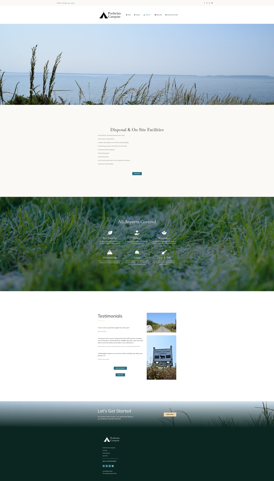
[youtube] (212, 3)
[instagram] (209, 3)
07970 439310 (71, 3)
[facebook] (204, 3)
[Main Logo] (110, 9)
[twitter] (206, 3)
